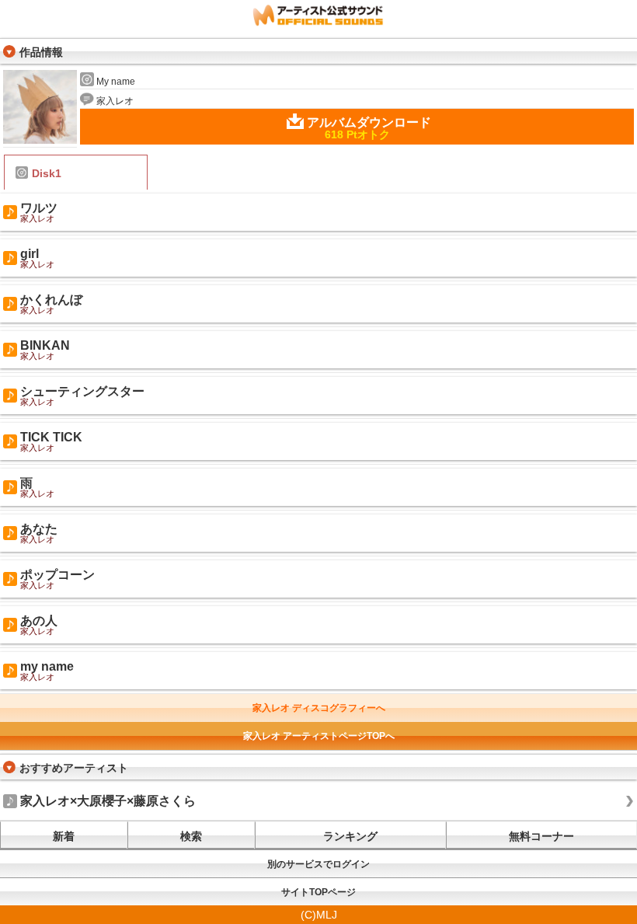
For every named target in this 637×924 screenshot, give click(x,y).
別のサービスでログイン (318, 864)
